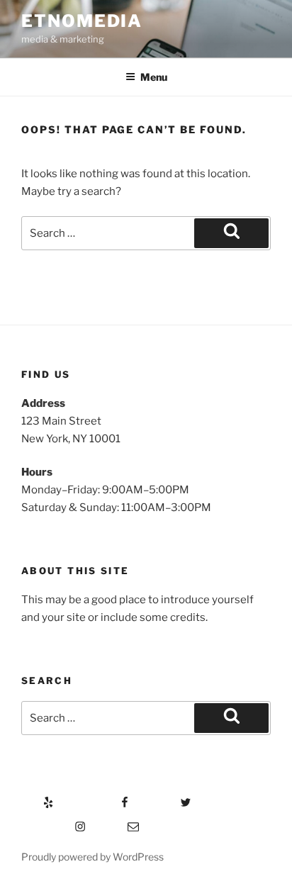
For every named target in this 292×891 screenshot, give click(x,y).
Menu (153, 77)
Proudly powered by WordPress (92, 857)
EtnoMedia (81, 21)
